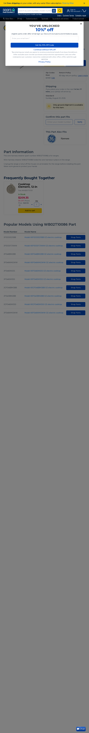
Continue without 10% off (45, 50)
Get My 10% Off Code (44, 45)
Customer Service (68, 15)
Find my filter (68, 3)
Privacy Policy (44, 62)
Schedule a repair (80, 15)
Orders (59, 15)
